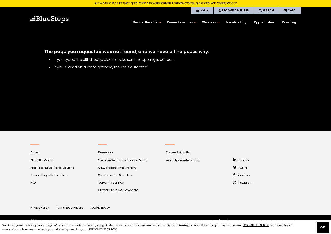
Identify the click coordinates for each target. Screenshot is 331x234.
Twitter (242, 168)
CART (291, 10)
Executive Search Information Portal (122, 160)
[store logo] (49, 19)
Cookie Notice (100, 207)
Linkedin (243, 160)
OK (322, 227)
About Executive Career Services (52, 168)
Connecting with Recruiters (48, 175)
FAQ (33, 182)
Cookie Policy (256, 225)
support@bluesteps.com (182, 160)
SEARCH (268, 10)
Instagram (245, 182)
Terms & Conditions (70, 207)
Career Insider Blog (111, 182)
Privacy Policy (39, 207)
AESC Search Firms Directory (117, 168)
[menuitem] (146, 22)
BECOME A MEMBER (235, 10)
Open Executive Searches (115, 175)
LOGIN (204, 10)
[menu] (214, 22)
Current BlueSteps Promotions (118, 190)
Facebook (243, 175)
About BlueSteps (41, 160)
